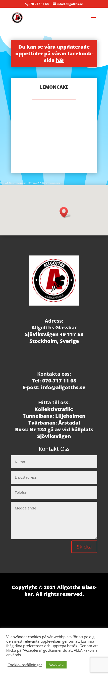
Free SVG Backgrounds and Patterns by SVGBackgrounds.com (30, 183)
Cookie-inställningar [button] (25, 664)
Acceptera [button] (56, 664)
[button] (65, 212)
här (60, 60)
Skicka (84, 546)
